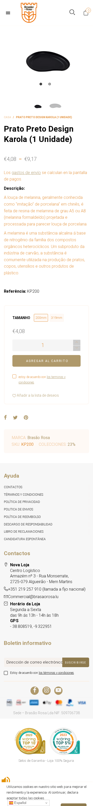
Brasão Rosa (38, 437)
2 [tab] (49, 84)
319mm (56, 318)
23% (71, 444)
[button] (77, 348)
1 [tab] (41, 84)
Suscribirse (75, 662)
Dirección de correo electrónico (34, 662)
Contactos (13, 487)
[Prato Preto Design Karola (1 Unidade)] (46, 57)
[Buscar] (72, 13)
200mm (41, 318)
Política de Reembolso (22, 517)
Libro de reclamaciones (23, 531)
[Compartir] (5, 418)
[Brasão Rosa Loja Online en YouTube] (58, 691)
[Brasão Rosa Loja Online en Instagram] (46, 691)
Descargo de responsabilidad (28, 524)
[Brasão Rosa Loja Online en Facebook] (34, 691)
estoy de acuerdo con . (42, 379)
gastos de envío (26, 172)
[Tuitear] (15, 418)
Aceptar (73, 799)
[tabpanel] (46, 57)
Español (19, 803)
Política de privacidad (22, 502)
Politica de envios (18, 509)
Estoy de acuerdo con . (42, 673)
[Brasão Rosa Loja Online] (29, 13)
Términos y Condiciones (23, 494)
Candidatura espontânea (25, 539)
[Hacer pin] (26, 418)
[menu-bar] (9, 13)
